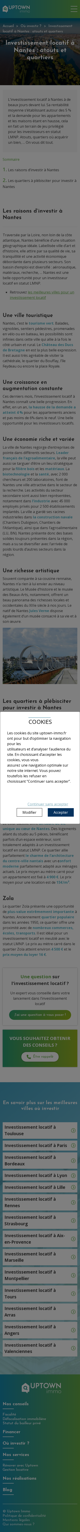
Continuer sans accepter (48, 804)
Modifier (29, 812)
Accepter (61, 812)
